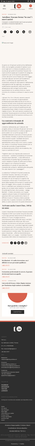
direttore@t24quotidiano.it (8, 364)
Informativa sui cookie (7, 413)
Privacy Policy (5, 415)
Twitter (4, 388)
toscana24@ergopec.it (10, 348)
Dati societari (5, 410)
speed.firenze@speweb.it (8, 375)
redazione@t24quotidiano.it (9, 359)
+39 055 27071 (5, 351)
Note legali (4, 411)
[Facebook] (28, 1)
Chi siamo (4, 408)
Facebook (4, 385)
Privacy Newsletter (6, 416)
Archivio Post (5, 418)
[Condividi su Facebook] (11, 31)
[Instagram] (30, 1)
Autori (3, 420)
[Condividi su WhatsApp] (5, 31)
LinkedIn (4, 390)
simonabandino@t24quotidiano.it (10, 367)
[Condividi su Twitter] (17, 31)
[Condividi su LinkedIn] (23, 31)
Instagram (5, 386)
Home (2, 406)
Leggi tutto (5, 265)
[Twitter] (33, 1)
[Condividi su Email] (30, 31)
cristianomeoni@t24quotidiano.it (10, 365)
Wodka (22, 443)
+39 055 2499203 (6, 373)
